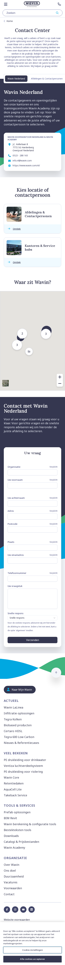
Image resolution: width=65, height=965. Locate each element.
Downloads (11, 836)
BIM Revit (10, 818)
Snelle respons (15, 613)
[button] (22, 328)
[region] (32, 943)
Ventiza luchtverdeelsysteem (23, 766)
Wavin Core (11, 777)
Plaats (11, 541)
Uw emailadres (16, 554)
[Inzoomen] (60, 377)
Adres (11, 510)
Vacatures (10, 882)
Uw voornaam (15, 479)
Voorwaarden (13, 888)
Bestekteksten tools (17, 830)
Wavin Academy (14, 847)
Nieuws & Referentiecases (21, 743)
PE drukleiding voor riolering (23, 771)
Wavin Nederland (16, 78)
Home (9, 21)
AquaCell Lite (13, 789)
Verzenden (32, 640)
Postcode (12, 523)
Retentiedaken (14, 783)
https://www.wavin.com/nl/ (26, 165)
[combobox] (32, 13)
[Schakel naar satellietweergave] (5, 383)
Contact (9, 894)
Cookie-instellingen (32, 950)
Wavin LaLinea (13, 707)
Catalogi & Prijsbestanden (21, 842)
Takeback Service (15, 795)
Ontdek (17, 228)
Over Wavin (11, 865)
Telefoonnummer (17, 573)
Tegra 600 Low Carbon (19, 737)
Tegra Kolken (13, 719)
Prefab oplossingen (17, 812)
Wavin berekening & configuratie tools (30, 824)
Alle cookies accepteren (32, 959)
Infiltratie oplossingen (19, 713)
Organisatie (14, 466)
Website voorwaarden (17, 919)
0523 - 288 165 (20, 155)
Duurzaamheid (14, 876)
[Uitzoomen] (60, 383)
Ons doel (10, 870)
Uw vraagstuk (15, 586)
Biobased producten (18, 725)
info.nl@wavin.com (22, 160)
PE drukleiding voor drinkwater (25, 760)
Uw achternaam (16, 497)
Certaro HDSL (13, 731)
